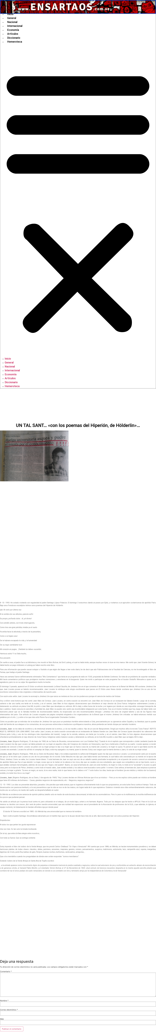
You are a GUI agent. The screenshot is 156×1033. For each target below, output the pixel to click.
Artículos (12, 33)
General (11, 18)
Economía (13, 30)
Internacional (14, 26)
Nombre (4, 1000)
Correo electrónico (9, 1010)
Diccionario (13, 37)
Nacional (12, 22)
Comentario (6, 971)
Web (2, 1019)
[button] (78, 200)
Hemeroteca (14, 41)
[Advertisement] (78, 406)
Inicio (10, 14)
